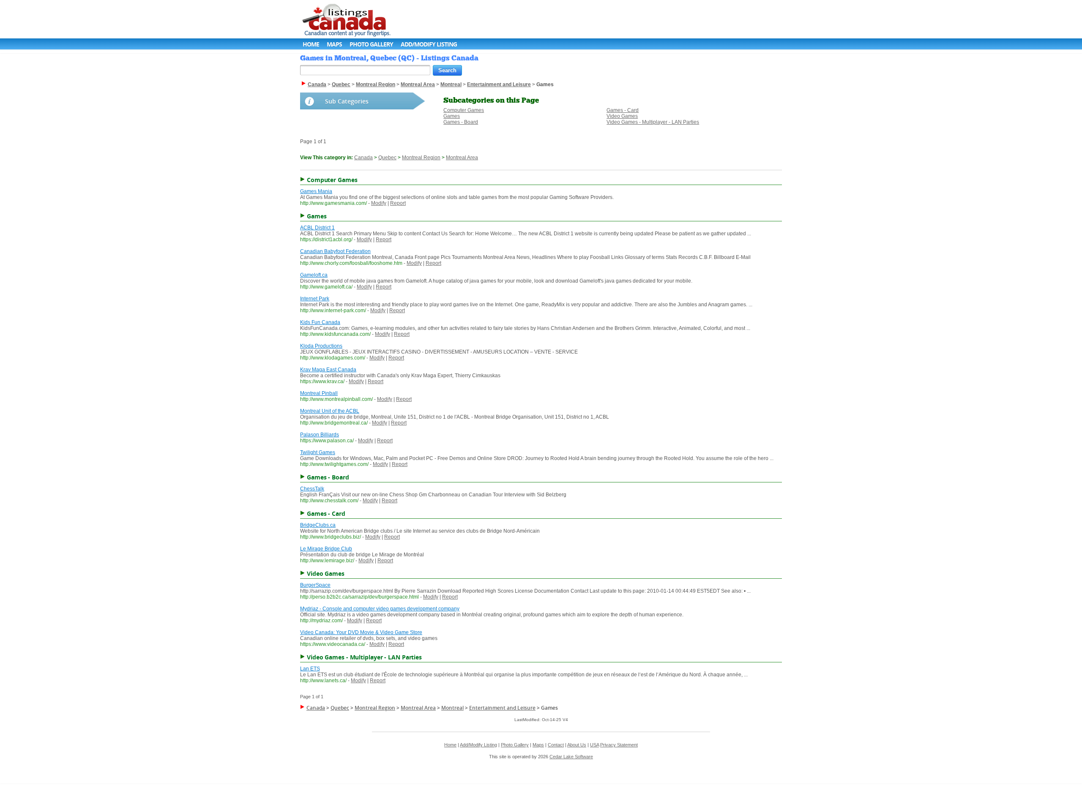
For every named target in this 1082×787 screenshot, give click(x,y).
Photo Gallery (371, 44)
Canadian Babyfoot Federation (335, 251)
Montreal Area (462, 158)
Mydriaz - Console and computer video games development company (379, 609)
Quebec (387, 158)
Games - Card (623, 110)
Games (451, 116)
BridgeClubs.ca (318, 525)
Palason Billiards (319, 435)
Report (398, 203)
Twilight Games (317, 452)
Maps (334, 44)
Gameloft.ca (314, 275)
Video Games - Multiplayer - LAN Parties (653, 122)
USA (594, 744)
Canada (363, 158)
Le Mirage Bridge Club (326, 549)
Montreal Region (421, 158)
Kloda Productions (321, 346)
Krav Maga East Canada (328, 370)
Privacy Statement (619, 744)
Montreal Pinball (319, 393)
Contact (556, 744)
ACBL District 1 (317, 228)
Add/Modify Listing (429, 44)
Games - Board (460, 122)
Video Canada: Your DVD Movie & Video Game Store (361, 632)
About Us (576, 744)
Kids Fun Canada (320, 322)
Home (311, 44)
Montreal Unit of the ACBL (329, 411)
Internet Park (314, 299)
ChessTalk (312, 489)
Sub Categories (347, 101)
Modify (378, 203)
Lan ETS (310, 669)
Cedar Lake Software (571, 756)
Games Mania (316, 191)
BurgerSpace (315, 585)
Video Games (622, 116)
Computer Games (463, 110)
